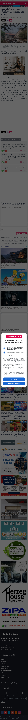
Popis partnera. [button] (12, 365)
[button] (14, 356)
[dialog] (14, 360)
